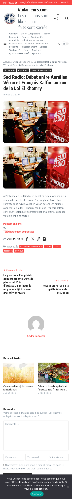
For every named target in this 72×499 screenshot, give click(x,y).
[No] (67, 486)
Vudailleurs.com (33, 9)
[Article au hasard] (59, 43)
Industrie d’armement (32, 40)
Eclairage (29, 43)
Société (43, 46)
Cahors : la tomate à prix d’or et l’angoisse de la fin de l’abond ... (52, 388)
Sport (26, 50)
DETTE (48, 246)
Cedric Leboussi (36, 336)
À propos (36, 53)
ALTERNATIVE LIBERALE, (31, 246)
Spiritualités (37, 37)
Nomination (42, 43)
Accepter (37, 494)
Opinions (14, 33)
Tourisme (36, 50)
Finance (47, 33)
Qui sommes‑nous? (19, 53)
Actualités (14, 40)
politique (19, 250)
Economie (14, 37)
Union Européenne (30, 33)
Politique (13, 46)
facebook (8, 250)
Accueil (7, 61)
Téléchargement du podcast (18, 231)
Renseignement (29, 46)
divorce (57, 246)
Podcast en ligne (12, 223)
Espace (25, 37)
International (15, 43)
